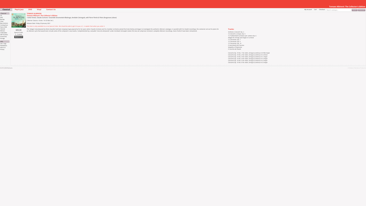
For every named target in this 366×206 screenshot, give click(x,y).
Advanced (361, 10)
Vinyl (39, 9)
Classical (6, 9)
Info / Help (3, 44)
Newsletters (3, 45)
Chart (1, 21)
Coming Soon (4, 25)
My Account (308, 9)
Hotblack (351, 68)
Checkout (322, 9)
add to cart (19, 37)
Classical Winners (2, 30)
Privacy (2, 49)
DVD (30, 9)
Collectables (3, 33)
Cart (315, 9)
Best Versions (4, 23)
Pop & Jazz (19, 9)
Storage (2, 38)
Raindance (357, 68)
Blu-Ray (2, 19)
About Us (3, 47)
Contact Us (51, 9)
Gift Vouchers (4, 34)
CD (1, 15)
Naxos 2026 (3, 27)
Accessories (3, 36)
